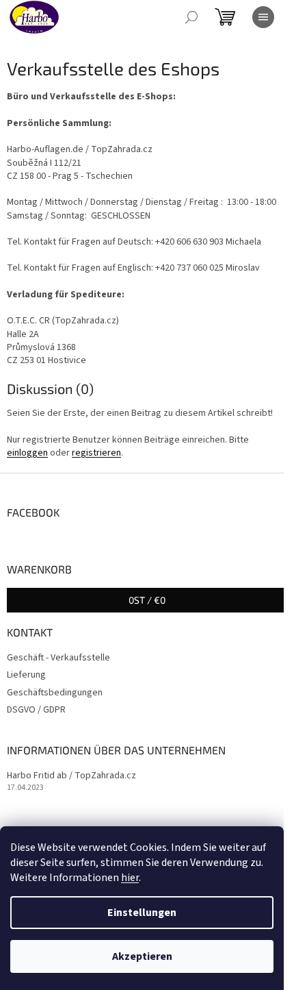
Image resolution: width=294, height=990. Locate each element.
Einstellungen (141, 912)
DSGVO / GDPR (36, 710)
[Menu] (263, 17)
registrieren (96, 453)
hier (130, 877)
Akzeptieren (142, 956)
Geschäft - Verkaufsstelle (58, 658)
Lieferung (26, 675)
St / (147, 600)
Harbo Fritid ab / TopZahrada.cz (71, 775)
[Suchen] (191, 17)
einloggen (27, 453)
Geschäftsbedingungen (55, 693)
